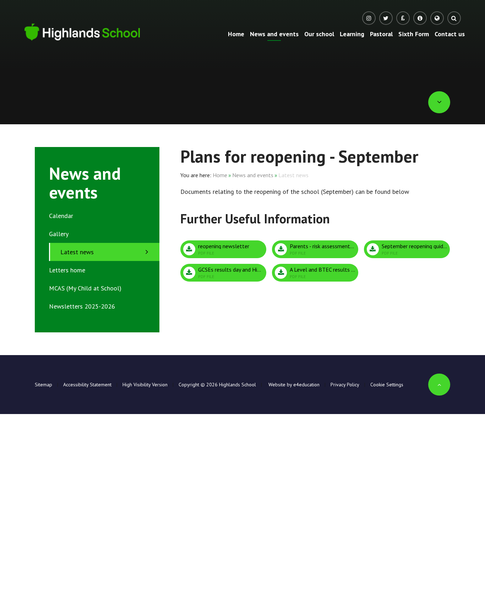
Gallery (59, 234)
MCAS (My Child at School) (85, 288)
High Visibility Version (145, 384)
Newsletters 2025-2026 (82, 306)
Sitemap (43, 384)
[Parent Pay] (403, 18)
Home (220, 175)
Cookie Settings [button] (386, 384)
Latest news (293, 175)
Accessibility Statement (87, 384)
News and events (252, 175)
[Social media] (386, 18)
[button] (437, 18)
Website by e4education (293, 384)
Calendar (61, 216)
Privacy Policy (345, 384)
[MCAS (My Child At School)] (420, 18)
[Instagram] (369, 18)
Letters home (67, 270)
